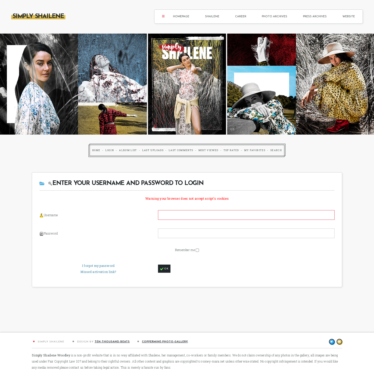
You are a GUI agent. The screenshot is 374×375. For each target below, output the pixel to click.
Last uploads (153, 150)
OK (166, 268)
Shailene (212, 16)
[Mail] (339, 341)
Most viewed (208, 150)
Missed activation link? (98, 272)
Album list (128, 150)
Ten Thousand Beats (112, 341)
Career (240, 16)
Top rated (231, 150)
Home (96, 150)
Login (109, 150)
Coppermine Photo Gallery (165, 341)
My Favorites (254, 150)
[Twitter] (332, 341)
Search (276, 150)
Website (348, 16)
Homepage (181, 16)
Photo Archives (274, 16)
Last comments (181, 150)
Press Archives (315, 16)
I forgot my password (98, 266)
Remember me (185, 250)
